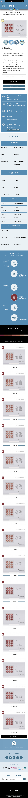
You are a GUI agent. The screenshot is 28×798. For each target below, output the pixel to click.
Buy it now (14, 81)
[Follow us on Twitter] (10, 757)
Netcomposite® (16, 796)
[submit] (24, 779)
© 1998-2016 (7, 795)
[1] (26, 326)
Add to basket (14, 86)
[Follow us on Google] (14, 757)
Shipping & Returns (14, 790)
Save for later (14, 89)
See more (13, 736)
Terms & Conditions (14, 787)
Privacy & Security (14, 785)
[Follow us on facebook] (6, 757)
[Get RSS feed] (21, 757)
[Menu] (26, 5)
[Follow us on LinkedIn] (17, 757)
